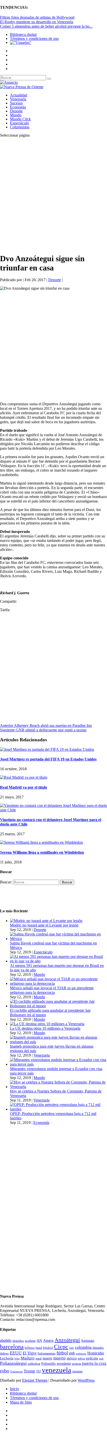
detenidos (98, 1348)
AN (39, 1341)
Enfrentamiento (46, 1353)
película (92, 1358)
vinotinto (77, 1371)
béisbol (48, 1348)
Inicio (14, 1389)
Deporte (16, 111)
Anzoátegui (67, 1340)
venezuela (56, 1370)
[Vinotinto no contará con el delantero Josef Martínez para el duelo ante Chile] (53, 810)
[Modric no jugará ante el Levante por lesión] (46, 921)
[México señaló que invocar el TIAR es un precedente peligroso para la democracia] (58, 983)
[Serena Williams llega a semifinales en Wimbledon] (41, 842)
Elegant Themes (35, 1380)
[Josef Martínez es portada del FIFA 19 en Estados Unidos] (47, 749)
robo (4, 1370)
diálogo (4, 1353)
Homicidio (95, 1353)
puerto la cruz (94, 1363)
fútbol (62, 1352)
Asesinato (87, 1341)
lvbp (17, 1358)
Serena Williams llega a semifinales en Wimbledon (42, 852)
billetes (30, 1348)
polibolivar (34, 1363)
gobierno (81, 1353)
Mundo (15, 115)
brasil (39, 1348)
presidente (64, 1363)
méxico (72, 1358)
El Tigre (30, 1353)
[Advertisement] (53, 195)
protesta (76, 1363)
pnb (101, 1358)
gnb (72, 1353)
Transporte (16, 1371)
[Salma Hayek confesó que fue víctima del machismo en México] (58, 938)
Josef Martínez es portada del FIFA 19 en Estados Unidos (48, 759)
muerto (59, 1358)
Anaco (48, 1340)
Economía (18, 107)
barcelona (12, 1347)
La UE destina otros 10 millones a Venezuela (45, 1028)
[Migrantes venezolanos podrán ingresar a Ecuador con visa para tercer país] (58, 1064)
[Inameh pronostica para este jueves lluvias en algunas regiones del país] (58, 1042)
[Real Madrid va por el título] (23, 777)
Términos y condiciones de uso (34, 38)
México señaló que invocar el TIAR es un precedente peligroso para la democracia (52, 990)
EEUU (16, 1353)
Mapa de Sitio (21, 1402)
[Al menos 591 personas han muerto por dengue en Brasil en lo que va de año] (58, 961)
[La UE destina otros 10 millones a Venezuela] (47, 1024)
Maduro (28, 1358)
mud (39, 1358)
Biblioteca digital (23, 34)
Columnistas (19, 127)
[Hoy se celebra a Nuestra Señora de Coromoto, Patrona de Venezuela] (58, 1087)
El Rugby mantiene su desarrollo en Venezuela (36, 22)
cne (71, 1348)
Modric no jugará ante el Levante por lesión (44, 925)
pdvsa (81, 1358)
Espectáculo (19, 123)
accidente (30, 1341)
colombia (83, 1347)
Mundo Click (20, 119)
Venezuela (18, 99)
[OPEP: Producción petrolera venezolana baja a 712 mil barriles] (58, 1109)
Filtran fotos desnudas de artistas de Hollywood (37, 17)
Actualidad (18, 95)
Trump (29, 1371)
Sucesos (16, 103)
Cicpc (61, 1346)
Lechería (6, 1358)
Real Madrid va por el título (23, 787)
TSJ (38, 1371)
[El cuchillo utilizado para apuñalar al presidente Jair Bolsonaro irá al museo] (58, 1006)
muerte (47, 1358)
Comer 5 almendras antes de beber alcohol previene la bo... (46, 26)
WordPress (86, 1380)
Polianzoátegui (13, 1363)
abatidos (18, 1341)
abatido (5, 1340)
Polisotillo (48, 1363)
